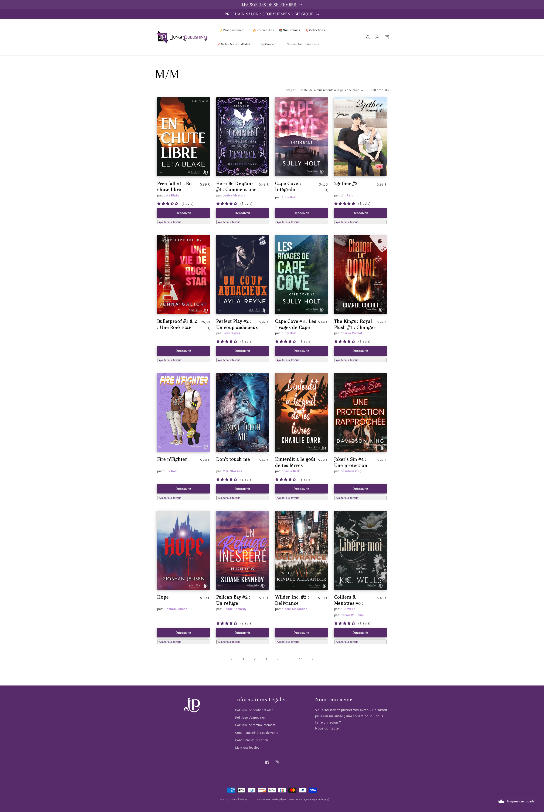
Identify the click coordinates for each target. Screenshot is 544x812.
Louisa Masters (234, 195)
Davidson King (351, 471)
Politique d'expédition (250, 717)
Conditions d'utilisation (251, 740)
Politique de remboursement (255, 725)
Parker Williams (352, 615)
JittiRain (347, 195)
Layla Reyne (232, 333)
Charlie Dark (291, 471)
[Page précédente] (232, 659)
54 (300, 659)
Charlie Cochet (351, 333)
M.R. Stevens (232, 471)
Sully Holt (289, 197)
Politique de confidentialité (254, 710)
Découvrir (183, 213)
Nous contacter (327, 728)
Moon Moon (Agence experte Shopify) (309, 799)
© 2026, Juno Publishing (233, 799)
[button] (368, 37)
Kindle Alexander (294, 609)
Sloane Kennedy (234, 609)
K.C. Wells (348, 609)
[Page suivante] (312, 659)
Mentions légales (247, 747)
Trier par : (290, 90)
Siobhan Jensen (175, 609)
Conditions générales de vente (256, 732)
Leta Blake (171, 195)
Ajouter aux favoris (170, 222)
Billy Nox (170, 471)
